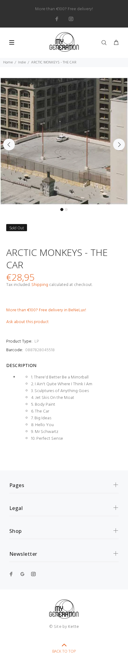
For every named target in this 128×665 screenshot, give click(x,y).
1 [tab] (61, 209)
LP (36, 341)
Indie (22, 62)
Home (8, 62)
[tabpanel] (64, 141)
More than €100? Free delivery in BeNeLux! (46, 310)
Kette (73, 626)
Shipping (39, 284)
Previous (9, 144)
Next (119, 144)
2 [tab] (66, 209)
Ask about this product (27, 322)
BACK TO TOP (64, 651)
